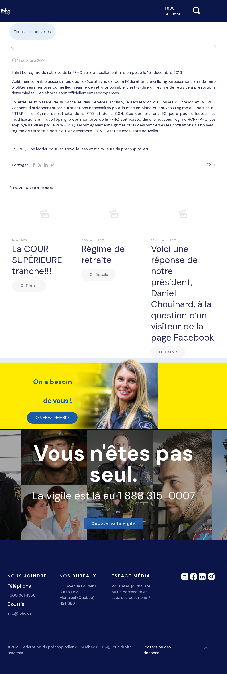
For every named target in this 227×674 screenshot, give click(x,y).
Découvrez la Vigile (113, 523)
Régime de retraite (103, 254)
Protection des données (157, 649)
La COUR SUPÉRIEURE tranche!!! (37, 260)
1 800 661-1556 (172, 11)
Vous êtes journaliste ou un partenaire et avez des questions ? (131, 591)
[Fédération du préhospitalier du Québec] (5, 11)
